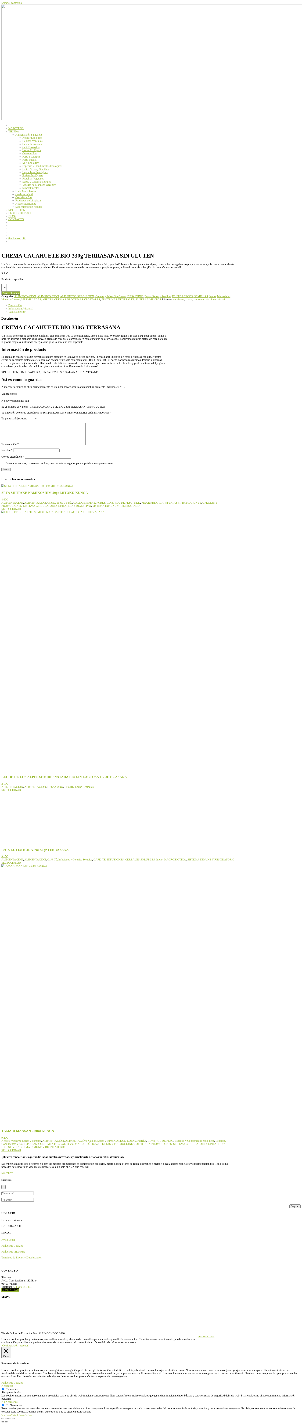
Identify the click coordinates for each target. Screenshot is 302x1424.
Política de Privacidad (13, 1251)
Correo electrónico (12, 456)
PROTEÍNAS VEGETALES (83, 299)
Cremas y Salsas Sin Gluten (110, 296)
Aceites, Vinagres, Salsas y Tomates (21, 1140)
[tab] (123, 305)
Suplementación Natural (28, 206)
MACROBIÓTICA (153, 502)
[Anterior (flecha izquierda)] (2, 1421)
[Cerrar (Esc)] (13, 1418)
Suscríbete (7, 1172)
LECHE (69, 786)
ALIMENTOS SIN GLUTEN (77, 296)
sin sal (221, 299)
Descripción (15, 305)
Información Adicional (20, 308)
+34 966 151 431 (22, 1286)
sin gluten (211, 299)
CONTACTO (16, 219)
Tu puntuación (9, 418)
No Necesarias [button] (9, 1401)
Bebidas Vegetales (32, 140)
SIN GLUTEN (16, 209)
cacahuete (178, 299)
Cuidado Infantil (24, 194)
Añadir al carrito (11, 293)
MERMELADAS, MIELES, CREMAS (43, 299)
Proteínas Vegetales (33, 178)
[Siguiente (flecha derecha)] (6, 1421)
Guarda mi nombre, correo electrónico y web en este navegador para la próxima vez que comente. (59, 463)
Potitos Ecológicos (32, 175)
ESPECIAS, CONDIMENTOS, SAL (45, 1143)
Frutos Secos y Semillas (35, 169)
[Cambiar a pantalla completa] (6, 1418)
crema (189, 299)
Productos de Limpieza (28, 200)
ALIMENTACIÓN (25, 296)
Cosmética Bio (23, 197)
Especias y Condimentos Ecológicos (42, 165)
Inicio (212, 296)
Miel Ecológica (30, 162)
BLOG (12, 216)
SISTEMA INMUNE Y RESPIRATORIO (116, 505)
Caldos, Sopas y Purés (59, 502)
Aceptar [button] (24, 1345)
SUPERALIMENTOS (148, 299)
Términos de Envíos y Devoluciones (21, 1257)
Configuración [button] (10, 1345)
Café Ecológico (30, 147)
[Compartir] (9, 1418)
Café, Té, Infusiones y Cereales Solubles (69, 859)
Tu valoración (10, 444)
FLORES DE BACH (20, 213)
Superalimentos (30, 187)
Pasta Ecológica (31, 156)
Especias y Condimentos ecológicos (194, 1140)
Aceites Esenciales (25, 203)
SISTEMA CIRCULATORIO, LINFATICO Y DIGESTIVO (57, 505)
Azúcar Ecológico (32, 137)
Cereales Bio (29, 153)
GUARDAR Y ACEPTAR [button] (16, 1414)
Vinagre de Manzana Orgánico (39, 184)
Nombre (7, 450)
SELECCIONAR (11, 508)
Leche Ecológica (31, 150)
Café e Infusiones (32, 144)
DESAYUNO (135, 296)
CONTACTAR (10, 1289)
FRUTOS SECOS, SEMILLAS (190, 296)
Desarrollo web (206, 1336)
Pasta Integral (29, 159)
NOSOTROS (16, 128)
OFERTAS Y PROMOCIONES (183, 502)
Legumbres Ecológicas (35, 172)
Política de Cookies (12, 1245)
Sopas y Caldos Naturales (36, 181)
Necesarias (11, 1389)
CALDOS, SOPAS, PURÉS (89, 502)
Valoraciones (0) (17, 311)
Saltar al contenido (11, 2)
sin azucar (199, 299)
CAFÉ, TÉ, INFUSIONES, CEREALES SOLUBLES (124, 859)
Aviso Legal (8, 1239)
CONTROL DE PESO (119, 502)
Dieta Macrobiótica (26, 191)
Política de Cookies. (148, 1342)
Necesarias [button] (7, 1385)
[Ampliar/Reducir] (2, 1418)
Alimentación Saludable (28, 134)
